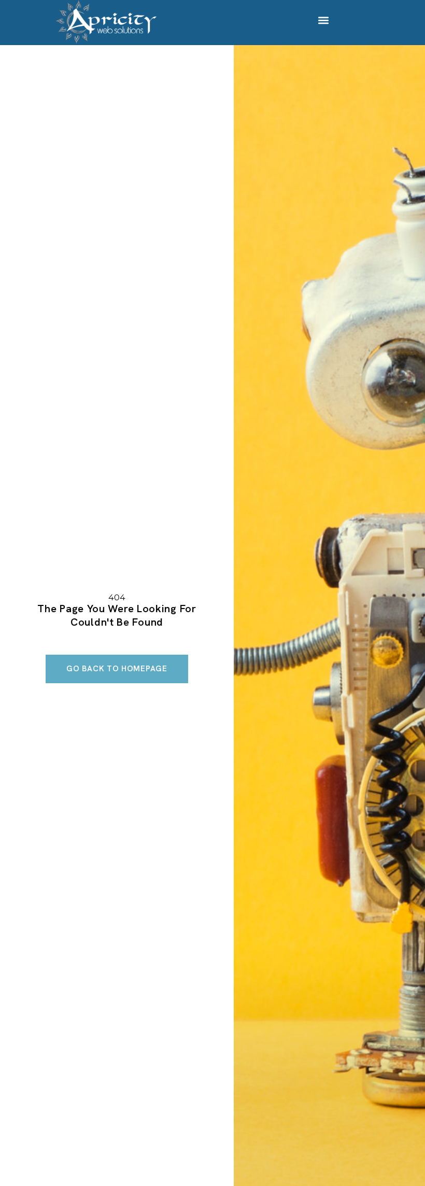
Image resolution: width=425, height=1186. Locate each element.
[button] (323, 20)
